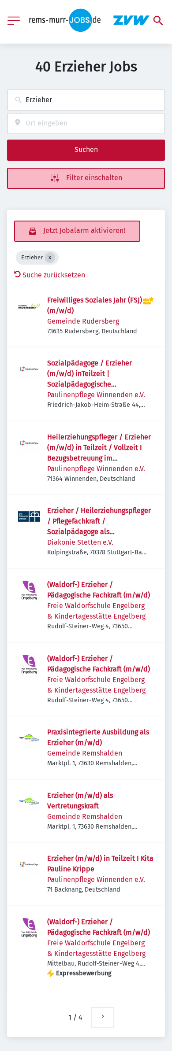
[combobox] (86, 100)
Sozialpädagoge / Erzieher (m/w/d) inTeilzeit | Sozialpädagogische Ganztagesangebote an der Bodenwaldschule (90, 384)
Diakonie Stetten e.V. (80, 542)
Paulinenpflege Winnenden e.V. (96, 395)
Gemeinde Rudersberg (83, 321)
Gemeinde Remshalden (84, 753)
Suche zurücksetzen (53, 275)
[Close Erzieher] (50, 257)
